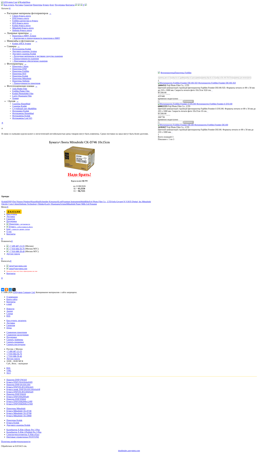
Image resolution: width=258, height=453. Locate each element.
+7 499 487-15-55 (17, 246)
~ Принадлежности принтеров (26, 83)
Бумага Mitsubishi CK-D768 (18, 413)
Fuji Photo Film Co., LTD (100, 201)
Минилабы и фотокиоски (20, 40)
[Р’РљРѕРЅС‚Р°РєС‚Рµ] (2, 289)
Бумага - (21, 227)
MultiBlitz (84, 201)
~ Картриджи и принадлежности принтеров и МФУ (36, 38)
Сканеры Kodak (19, 106)
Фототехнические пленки (20, 86)
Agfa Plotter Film (19, 89)
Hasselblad (35, 201)
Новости (10, 309)
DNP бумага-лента (20, 18)
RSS (8, 316)
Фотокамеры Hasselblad (23, 113)
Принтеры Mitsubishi (21, 78)
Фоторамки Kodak (20, 111)
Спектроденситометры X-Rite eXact (22, 434)
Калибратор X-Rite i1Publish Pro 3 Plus (23, 432)
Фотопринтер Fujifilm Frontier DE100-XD (217, 83)
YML (8, 370)
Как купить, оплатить (16, 320)
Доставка (19, 5)
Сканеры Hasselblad (21, 104)
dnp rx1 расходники (193, 78)
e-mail (9, 304)
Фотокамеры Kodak (21, 116)
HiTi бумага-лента (20, 23)
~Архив (11, 101)
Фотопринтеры (168, 73)
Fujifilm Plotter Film (20, 91)
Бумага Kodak (12, 423)
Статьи (9, 313)
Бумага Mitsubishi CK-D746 (18, 411)
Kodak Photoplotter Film (22, 93)
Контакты (70, 5)
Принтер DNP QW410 (16, 380)
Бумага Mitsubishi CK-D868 (18, 416)
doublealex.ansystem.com (129, 451)
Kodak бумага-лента (21, 25)
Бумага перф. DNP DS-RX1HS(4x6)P (23, 389)
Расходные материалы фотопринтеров (27, 13)
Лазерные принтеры (18, 33)
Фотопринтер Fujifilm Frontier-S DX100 (214, 104)
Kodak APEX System (21, 43)
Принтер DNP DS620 (16, 394)
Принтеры (37, 5)
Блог (52, 5)
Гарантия (28, 5)
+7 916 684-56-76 (17, 249)
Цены (9, 328)
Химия (15, 98)
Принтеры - (19, 224)
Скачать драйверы (14, 339)
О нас (9, 231)
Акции (9, 311)
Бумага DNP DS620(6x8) (17, 397)
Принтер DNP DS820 (16, 399)
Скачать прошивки (15, 342)
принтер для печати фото (242, 78)
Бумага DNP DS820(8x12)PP (19, 401)
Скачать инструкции (15, 344)
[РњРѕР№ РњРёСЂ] (10, 289)
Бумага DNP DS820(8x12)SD (19, 404)
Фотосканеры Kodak (21, 49)
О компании (12, 297)
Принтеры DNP (19, 69)
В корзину (188, 101)
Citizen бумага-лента (21, 16)
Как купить (9, 5)
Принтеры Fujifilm (183, 73)
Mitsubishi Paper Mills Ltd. (78, 204)
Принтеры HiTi (19, 74)
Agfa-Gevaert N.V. (119, 201)
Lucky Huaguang (52, 204)
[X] (14, 289)
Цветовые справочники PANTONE (22, 437)
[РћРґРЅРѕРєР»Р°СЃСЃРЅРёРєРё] (6, 289)
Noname (93, 204)
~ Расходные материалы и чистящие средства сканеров (37, 56)
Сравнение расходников (17, 335)
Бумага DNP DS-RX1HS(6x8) (19, 392)
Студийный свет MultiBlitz (24, 108)
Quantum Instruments (71, 201)
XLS (8, 373)
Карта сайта (11, 299)
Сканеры (11, 46)
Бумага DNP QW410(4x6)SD (19, 382)
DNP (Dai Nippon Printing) (19, 201)
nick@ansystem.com (18, 266)
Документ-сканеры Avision (24, 51)
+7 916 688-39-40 (17, 251)
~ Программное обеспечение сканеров (30, 61)
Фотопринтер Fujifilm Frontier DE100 (211, 125)
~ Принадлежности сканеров (25, 58)
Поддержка (60, 5)
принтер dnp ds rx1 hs (208, 78)
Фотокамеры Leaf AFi (22, 118)
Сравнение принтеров (16, 332)
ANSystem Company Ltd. (24, 292)
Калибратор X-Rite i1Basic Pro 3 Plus (23, 430)
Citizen (16, 204)
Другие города (13, 254)
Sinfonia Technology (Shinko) (32, 204)
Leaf (60, 201)
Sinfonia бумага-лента (22, 30)
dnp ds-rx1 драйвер (179, 78)
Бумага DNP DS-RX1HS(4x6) (19, 387)
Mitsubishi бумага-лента (23, 28)
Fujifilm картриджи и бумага (25, 21)
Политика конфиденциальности (16, 441)
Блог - (18, 229)
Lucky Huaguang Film (22, 96)
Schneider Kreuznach (49, 201)
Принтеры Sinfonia (20, 81)
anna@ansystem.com (18, 268)
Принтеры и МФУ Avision (24, 36)
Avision (63, 204)
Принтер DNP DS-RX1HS (18, 384)
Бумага (46, 5)
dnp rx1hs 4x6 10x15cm (225, 78)
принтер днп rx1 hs (165, 78)
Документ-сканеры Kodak (24, 54)
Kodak (4, 201)
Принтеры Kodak (20, 76)
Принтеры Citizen (20, 66)
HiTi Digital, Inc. (135, 201)
